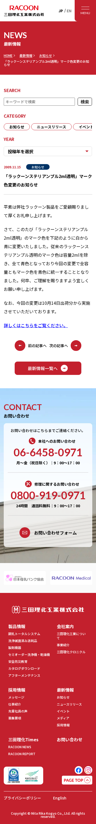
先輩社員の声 (17, 711)
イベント (63, 711)
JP (60, 11)
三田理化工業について (71, 635)
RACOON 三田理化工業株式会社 (24, 10)
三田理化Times (23, 739)
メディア (63, 718)
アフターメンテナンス (24, 675)
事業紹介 (63, 645)
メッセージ (16, 697)
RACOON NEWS (19, 746)
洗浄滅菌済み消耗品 (22, 640)
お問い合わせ (69, 739)
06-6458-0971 (48, 452)
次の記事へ (58, 345)
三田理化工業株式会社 (48, 610)
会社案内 (65, 626)
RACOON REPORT (21, 753)
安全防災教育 (17, 661)
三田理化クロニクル (71, 651)
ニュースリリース (51, 126)
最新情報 (25, 55)
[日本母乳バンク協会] (25, 578)
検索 (85, 101)
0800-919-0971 (48, 495)
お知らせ (45, 55)
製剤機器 (14, 647)
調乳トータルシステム (24, 633)
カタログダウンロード (24, 668)
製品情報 (16, 626)
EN (69, 11)
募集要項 (14, 718)
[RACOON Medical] (71, 578)
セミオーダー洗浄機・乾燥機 (29, 654)
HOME (8, 55)
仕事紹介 (14, 704)
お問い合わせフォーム (55, 532)
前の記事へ (37, 345)
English (59, 798)
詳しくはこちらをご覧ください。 (36, 325)
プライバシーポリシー (22, 798)
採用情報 (16, 690)
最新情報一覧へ (43, 368)
